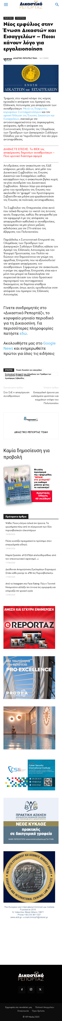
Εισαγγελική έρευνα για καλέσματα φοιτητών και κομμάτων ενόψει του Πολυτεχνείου (45, 398)
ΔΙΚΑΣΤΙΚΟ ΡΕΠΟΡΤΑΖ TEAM (25, 58)
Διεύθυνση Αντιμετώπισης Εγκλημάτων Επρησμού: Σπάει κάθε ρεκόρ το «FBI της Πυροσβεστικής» (31, 571)
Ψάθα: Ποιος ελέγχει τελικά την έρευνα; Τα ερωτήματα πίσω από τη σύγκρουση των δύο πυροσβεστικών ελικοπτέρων (29, 527)
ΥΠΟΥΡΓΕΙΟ (20, 18)
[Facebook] (21, 989)
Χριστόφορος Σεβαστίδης (14, 378)
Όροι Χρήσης (38, 1011)
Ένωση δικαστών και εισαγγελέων (29, 370)
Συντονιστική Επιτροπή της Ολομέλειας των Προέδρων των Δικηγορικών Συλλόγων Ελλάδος (28, 374)
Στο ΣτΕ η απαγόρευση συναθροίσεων (16, 394)
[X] (40, 989)
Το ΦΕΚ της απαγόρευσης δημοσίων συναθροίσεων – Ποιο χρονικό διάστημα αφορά (29, 153)
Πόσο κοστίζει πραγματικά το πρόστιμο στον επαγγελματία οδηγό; (29, 543)
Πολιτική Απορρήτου (44, 1007)
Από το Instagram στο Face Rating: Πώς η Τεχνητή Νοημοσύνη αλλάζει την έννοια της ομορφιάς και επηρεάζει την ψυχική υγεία (31, 587)
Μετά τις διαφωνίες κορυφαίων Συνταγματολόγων (25, 110)
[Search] (57, 4)
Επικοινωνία (23, 1011)
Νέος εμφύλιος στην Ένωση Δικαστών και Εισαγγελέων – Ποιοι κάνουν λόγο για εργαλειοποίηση (29, 36)
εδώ (23, 333)
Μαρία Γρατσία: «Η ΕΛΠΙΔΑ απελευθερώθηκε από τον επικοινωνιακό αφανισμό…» (31, 557)
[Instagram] (31, 989)
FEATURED (8, 18)
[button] (5, 4)
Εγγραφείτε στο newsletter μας (18, 1007)
